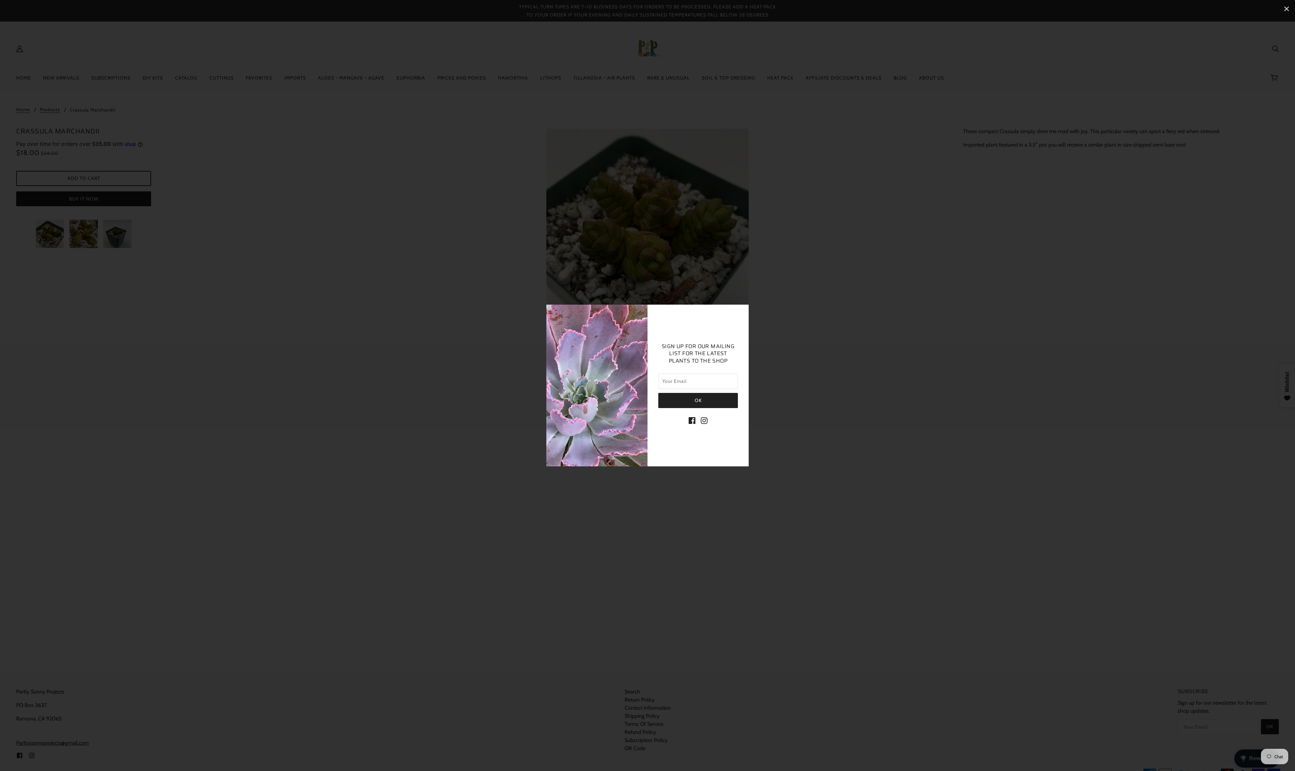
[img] (692, 420)
